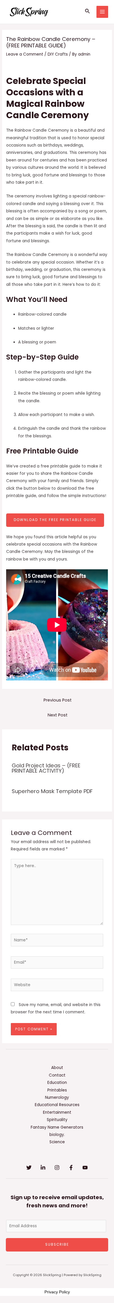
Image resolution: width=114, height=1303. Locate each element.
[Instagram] (57, 1167)
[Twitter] (29, 1167)
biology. (57, 1134)
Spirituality (57, 1119)
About (57, 1067)
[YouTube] (85, 1167)
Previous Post (58, 700)
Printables (57, 1090)
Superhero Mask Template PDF (52, 791)
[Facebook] (71, 1167)
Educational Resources (57, 1105)
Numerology (57, 1097)
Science (57, 1142)
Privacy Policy (57, 1292)
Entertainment (57, 1112)
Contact (57, 1075)
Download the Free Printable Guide (55, 520)
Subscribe (57, 1244)
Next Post (58, 715)
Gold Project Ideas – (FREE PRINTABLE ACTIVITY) (46, 768)
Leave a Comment (24, 54)
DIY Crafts (58, 54)
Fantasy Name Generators (57, 1127)
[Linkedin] (43, 1167)
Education (57, 1082)
